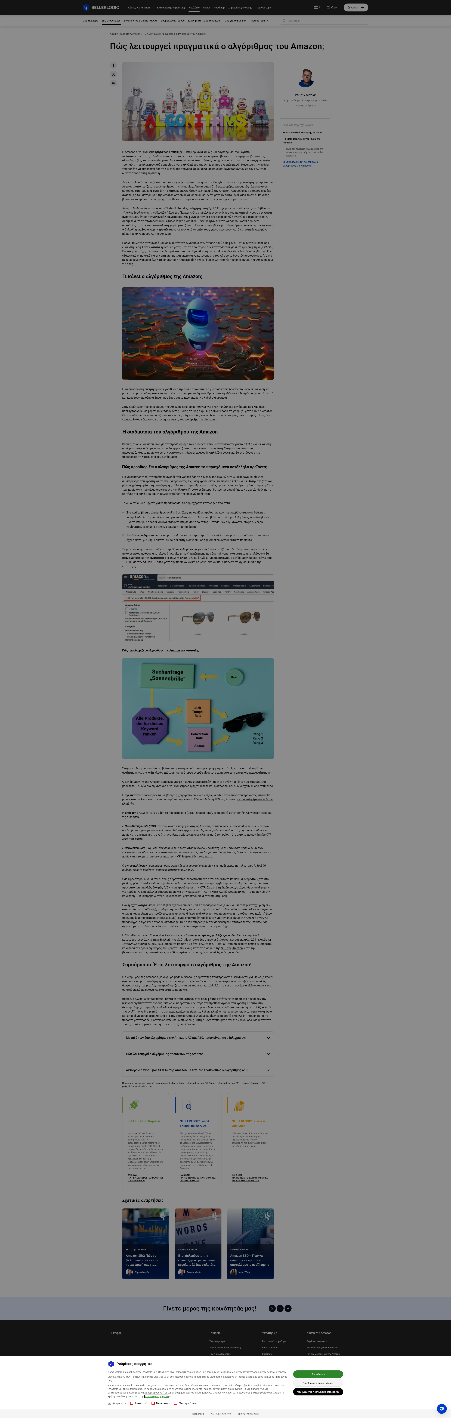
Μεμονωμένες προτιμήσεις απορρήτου (318, 1391)
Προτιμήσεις (198, 1414)
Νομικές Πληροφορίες (247, 1413)
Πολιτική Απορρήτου (220, 1413)
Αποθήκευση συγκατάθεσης (318, 1383)
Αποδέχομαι (318, 1374)
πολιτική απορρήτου (156, 1396)
